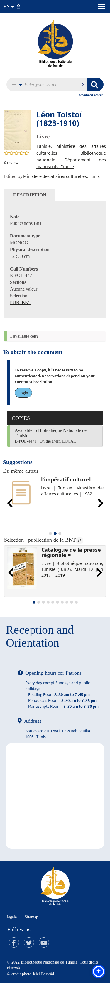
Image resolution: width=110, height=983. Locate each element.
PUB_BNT (20, 302)
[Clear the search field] (84, 84)
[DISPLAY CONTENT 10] (76, 602)
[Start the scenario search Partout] (95, 84)
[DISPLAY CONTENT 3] (59, 533)
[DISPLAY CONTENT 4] (48, 602)
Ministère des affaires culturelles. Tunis (61, 176)
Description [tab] (29, 194)
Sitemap (31, 917)
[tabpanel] (55, 260)
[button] (15, 84)
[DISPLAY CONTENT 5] (52, 602)
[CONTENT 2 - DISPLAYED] (55, 533)
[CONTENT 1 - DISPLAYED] (34, 602)
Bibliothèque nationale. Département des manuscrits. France (71, 159)
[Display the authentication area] (19, 6)
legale (12, 917)
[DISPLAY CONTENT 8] (66, 602)
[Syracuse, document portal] (55, 43)
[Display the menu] (102, 6)
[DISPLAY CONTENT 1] (50, 533)
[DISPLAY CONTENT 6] (57, 602)
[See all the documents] (79, 540)
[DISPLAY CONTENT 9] (71, 602)
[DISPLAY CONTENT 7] (62, 602)
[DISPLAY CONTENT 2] (38, 602)
